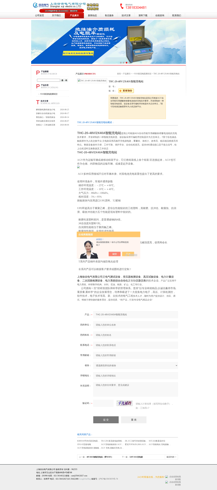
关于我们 (56, 15)
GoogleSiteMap (85, 479)
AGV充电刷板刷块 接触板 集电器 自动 (93, 448)
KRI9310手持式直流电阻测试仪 (90, 441)
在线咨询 (159, 15)
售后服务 (109, 15)
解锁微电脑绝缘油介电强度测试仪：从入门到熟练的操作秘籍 (45, 110)
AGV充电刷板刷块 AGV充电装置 (115, 444)
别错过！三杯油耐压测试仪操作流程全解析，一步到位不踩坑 (45, 125)
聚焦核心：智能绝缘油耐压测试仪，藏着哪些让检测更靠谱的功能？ (45, 117)
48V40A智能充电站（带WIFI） (100, 457)
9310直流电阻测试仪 (49, 94)
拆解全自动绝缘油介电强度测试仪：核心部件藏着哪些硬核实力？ (45, 113)
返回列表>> (171, 457)
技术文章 (126, 15)
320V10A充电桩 (136, 457)
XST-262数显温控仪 (157, 441)
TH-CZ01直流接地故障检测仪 (113, 441)
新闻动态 (92, 15)
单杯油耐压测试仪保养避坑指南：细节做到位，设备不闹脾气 (45, 121)
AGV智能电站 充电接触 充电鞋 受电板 (165, 444)
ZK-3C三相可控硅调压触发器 (137, 441)
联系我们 (176, 15)
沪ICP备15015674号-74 (108, 479)
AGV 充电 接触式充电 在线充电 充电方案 (118, 448)
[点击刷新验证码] (124, 403)
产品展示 (74, 15)
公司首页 (39, 15)
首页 (119, 74)
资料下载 (143, 15)
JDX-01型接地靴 (84, 444)
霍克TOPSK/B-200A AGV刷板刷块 (139, 444)
